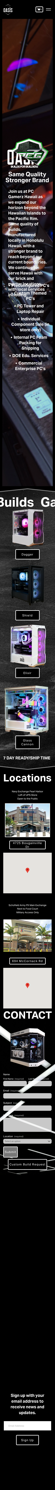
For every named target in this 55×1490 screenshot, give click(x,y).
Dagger (28, 554)
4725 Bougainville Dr (27, 845)
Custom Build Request (27, 1164)
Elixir (27, 673)
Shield (27, 615)
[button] (27, 870)
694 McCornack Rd (27, 961)
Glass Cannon (27, 742)
